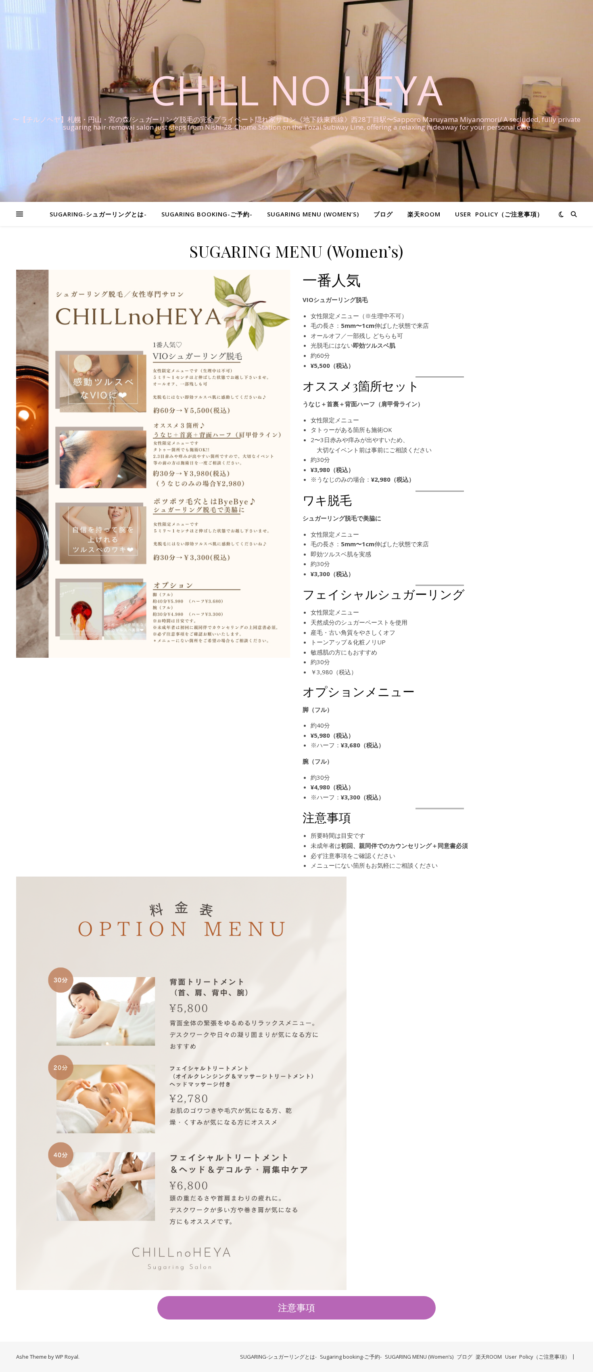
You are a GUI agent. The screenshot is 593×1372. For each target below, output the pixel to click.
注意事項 (296, 1307)
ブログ (383, 214)
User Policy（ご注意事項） (499, 214)
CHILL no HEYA (296, 89)
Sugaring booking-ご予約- (207, 214)
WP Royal (66, 1356)
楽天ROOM (424, 214)
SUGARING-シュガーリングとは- (98, 214)
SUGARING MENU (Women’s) (313, 214)
